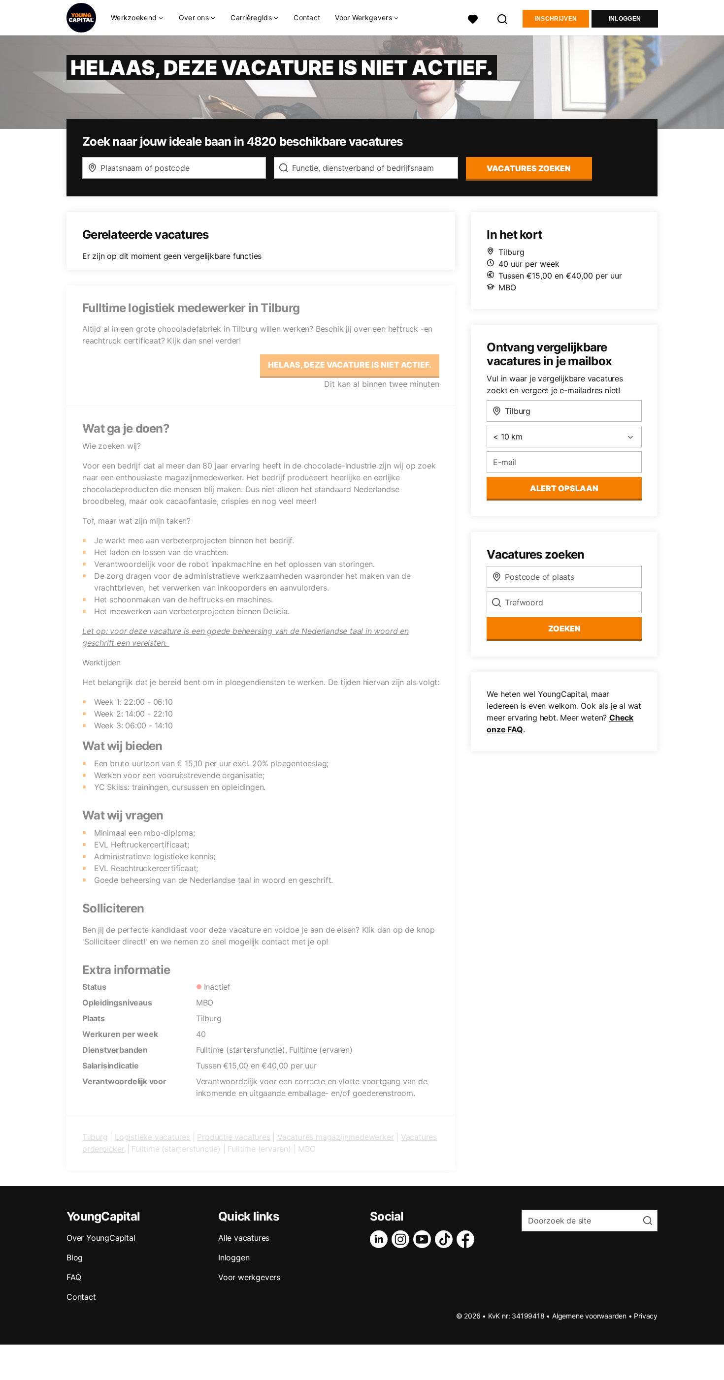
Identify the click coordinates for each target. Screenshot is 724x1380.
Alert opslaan (564, 488)
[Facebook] (467, 1239)
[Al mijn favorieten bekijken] (473, 18)
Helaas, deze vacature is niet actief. (349, 365)
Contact (307, 17)
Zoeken (564, 628)
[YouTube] (424, 1239)
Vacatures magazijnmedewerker (335, 1137)
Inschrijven (556, 18)
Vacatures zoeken (529, 168)
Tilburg (95, 1137)
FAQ (73, 1277)
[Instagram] (402, 1239)
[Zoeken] (503, 18)
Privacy (646, 1316)
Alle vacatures (243, 1238)
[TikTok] (446, 1239)
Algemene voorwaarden (589, 1316)
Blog (74, 1257)
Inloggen (625, 18)
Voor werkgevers (249, 1277)
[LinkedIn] (381, 1239)
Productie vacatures (233, 1137)
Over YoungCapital (100, 1238)
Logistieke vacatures (152, 1137)
